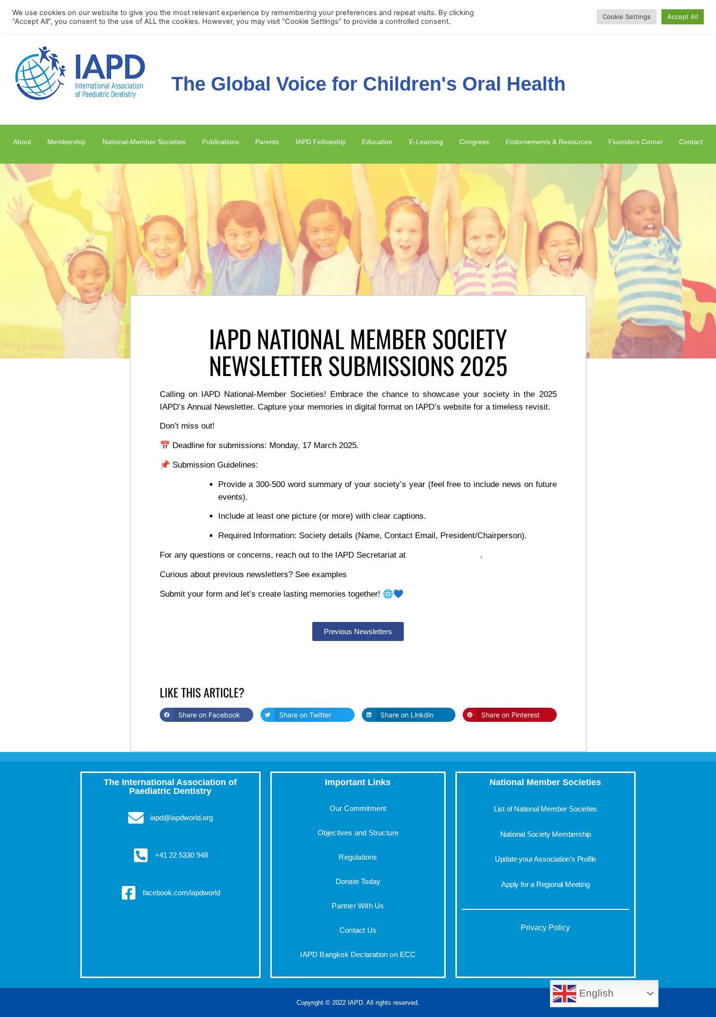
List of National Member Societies (545, 809)
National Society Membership (545, 834)
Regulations (358, 857)
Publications (221, 141)
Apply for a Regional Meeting (545, 884)
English (595, 993)
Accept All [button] (682, 16)
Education (378, 141)
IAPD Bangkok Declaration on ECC (357, 954)
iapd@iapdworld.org (444, 555)
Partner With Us (358, 906)
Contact (692, 141)
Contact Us (358, 930)
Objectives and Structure (358, 833)
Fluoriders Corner (637, 141)
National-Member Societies (142, 141)
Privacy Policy (545, 927)
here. (358, 574)
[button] (207, 715)
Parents (266, 141)
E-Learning (425, 141)
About (20, 141)
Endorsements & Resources (548, 141)
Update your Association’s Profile (545, 859)
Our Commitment (358, 808)
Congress (472, 141)
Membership (62, 141)
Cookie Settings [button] (627, 16)
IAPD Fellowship (320, 141)
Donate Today (358, 881)
